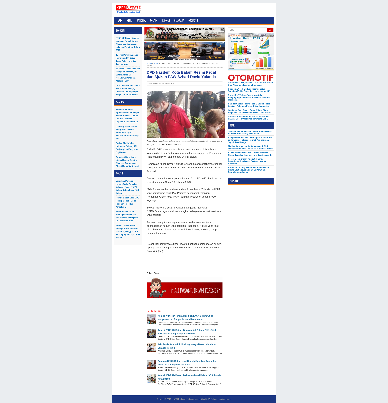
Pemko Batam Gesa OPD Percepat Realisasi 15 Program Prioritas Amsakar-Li (127, 202)
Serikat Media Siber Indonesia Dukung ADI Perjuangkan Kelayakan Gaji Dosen (127, 148)
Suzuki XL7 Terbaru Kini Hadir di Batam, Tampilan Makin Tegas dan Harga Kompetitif (248, 90)
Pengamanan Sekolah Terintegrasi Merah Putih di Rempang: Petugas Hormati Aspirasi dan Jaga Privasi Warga (250, 140)
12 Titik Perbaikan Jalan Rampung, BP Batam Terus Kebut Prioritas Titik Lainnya (127, 59)
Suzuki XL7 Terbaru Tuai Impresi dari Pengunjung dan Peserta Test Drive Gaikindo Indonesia (249, 97)
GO (270, 30)
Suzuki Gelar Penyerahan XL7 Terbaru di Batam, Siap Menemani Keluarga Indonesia (250, 83)
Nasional (141, 20)
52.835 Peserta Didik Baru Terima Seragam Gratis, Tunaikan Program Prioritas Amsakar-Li (250, 154)
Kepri (129, 20)
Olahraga (179, 20)
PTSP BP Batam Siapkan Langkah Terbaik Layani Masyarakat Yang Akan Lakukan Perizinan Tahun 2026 (128, 44)
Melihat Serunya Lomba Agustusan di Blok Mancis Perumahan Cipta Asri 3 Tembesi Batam (250, 147)
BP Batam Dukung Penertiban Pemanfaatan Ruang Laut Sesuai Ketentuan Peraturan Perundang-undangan (248, 169)
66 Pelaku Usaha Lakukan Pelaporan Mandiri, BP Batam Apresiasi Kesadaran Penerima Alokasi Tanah (128, 75)
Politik (153, 20)
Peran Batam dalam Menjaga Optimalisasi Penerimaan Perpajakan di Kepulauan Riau (127, 216)
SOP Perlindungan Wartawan (218, 399)
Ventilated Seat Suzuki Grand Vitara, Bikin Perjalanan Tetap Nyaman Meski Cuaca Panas (249, 111)
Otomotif (193, 20)
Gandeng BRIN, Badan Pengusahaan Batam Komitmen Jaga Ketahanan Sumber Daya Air (127, 132)
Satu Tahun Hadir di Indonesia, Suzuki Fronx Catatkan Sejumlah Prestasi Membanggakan (249, 105)
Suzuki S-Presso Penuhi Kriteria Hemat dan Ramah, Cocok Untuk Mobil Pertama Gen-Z (248, 117)
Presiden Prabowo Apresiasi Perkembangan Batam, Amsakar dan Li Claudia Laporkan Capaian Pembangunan (127, 115)
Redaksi (181, 399)
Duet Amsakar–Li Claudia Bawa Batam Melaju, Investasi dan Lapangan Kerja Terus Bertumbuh (128, 90)
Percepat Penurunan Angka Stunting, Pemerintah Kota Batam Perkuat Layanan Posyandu (247, 161)
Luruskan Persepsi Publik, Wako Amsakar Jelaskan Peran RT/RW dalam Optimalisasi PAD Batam (127, 187)
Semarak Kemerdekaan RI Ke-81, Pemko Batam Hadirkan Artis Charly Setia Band (250, 132)
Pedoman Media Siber (195, 399)
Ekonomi (165, 20)
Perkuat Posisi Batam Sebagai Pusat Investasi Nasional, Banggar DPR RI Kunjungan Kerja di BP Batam (128, 231)
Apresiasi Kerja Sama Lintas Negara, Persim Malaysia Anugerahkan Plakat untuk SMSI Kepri (127, 161)
